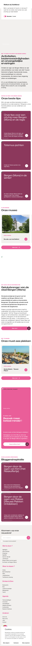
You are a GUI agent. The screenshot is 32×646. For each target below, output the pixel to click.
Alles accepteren (26, 642)
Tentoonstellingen (6, 600)
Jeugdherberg (5, 575)
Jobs (3, 620)
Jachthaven (5, 558)
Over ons (4, 616)
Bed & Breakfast (6, 571)
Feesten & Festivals (7, 609)
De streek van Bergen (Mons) (9, 562)
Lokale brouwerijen (7, 588)
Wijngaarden (5, 590)
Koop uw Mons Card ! (14, 444)
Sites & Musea (5, 551)
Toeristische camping (7, 577)
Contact (4, 622)
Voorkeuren (16, 642)
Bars (3, 586)
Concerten (5, 601)
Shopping (4, 553)
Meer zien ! (15, 247)
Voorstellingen (5, 603)
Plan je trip (5, 618)
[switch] (5, 16)
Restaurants (5, 585)
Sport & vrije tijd (6, 556)
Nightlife (4, 555)
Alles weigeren (6, 642)
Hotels (4, 570)
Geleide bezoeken (6, 605)
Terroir (4, 592)
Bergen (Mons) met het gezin (9, 560)
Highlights (4, 549)
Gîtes (3, 573)
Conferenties (5, 607)
